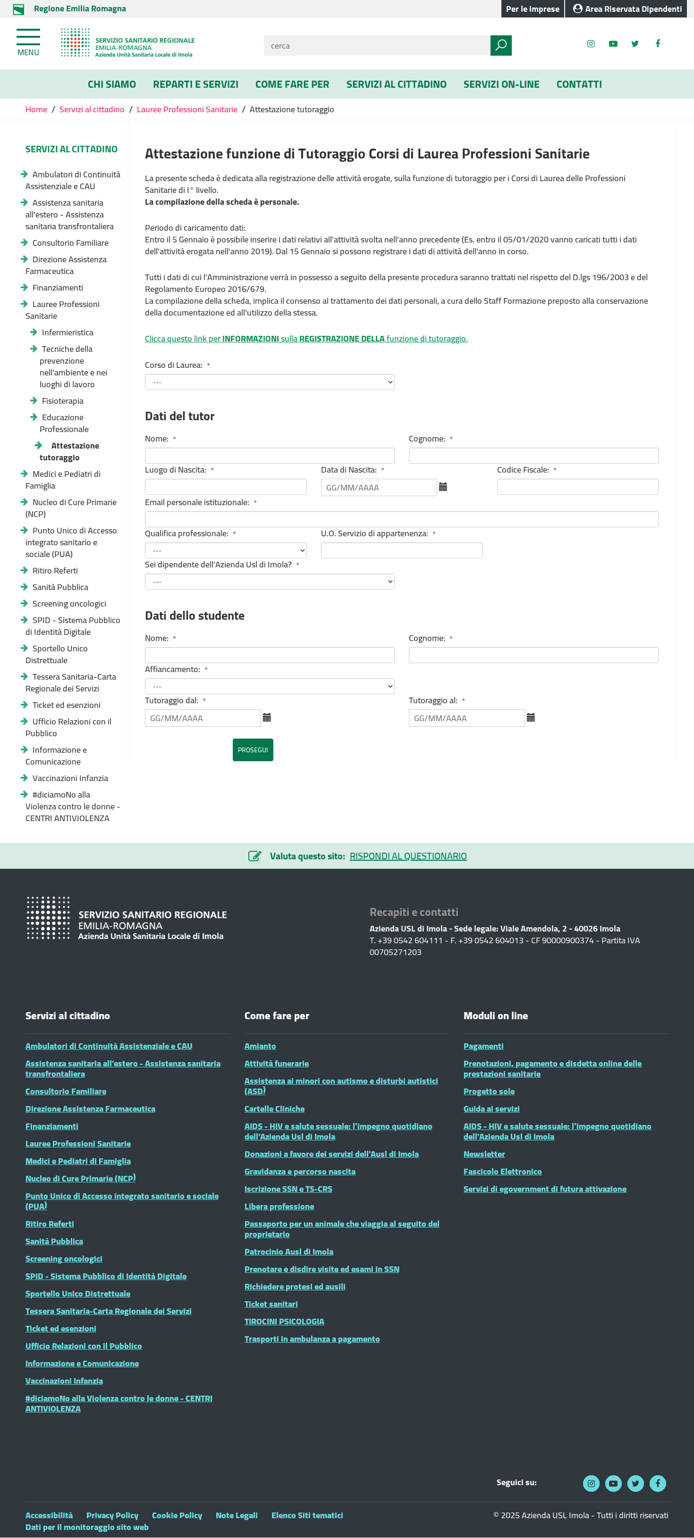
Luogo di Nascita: (179, 470)
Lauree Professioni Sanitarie (187, 109)
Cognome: (431, 438)
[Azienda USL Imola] (152, 43)
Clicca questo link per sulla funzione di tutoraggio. (306, 338)
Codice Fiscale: (527, 470)
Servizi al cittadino (92, 109)
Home (37, 109)
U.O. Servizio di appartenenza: (378, 533)
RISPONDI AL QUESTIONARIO (408, 856)
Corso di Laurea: (178, 365)
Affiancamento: (176, 669)
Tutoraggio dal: (175, 700)
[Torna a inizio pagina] (674, 1518)
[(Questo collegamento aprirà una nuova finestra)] (657, 43)
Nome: (161, 438)
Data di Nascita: (353, 470)
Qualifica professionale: (191, 533)
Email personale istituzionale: (201, 502)
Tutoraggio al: (437, 700)
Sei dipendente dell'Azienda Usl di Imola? (222, 564)
